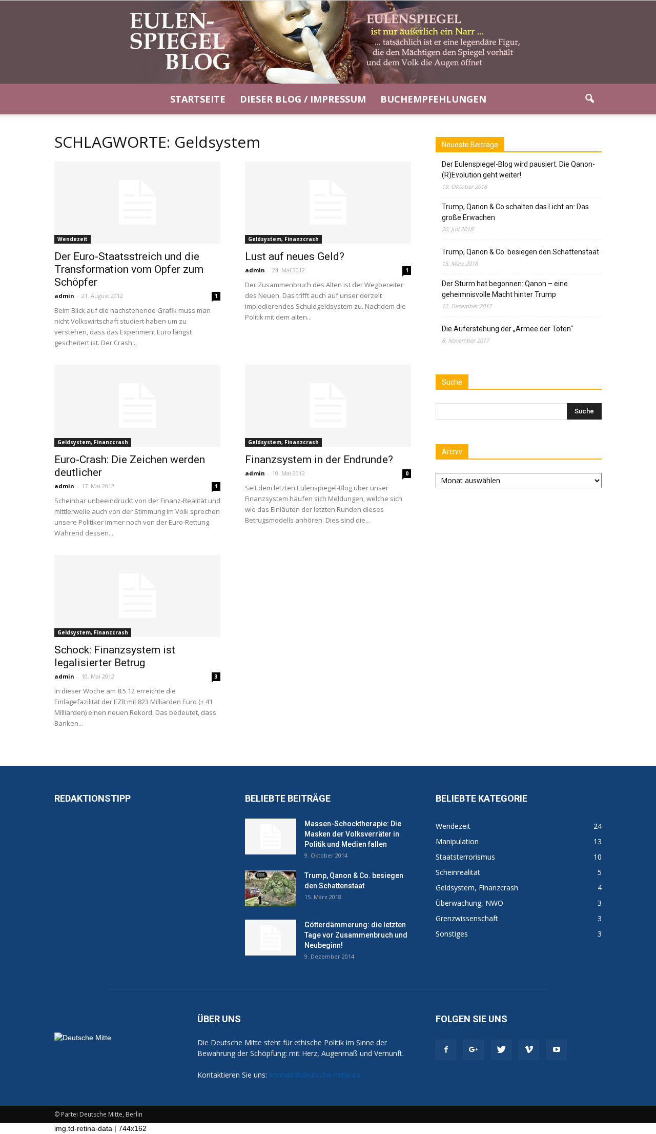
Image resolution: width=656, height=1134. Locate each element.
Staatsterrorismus (465, 857)
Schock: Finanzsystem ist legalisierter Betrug (114, 656)
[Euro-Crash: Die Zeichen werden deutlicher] (137, 406)
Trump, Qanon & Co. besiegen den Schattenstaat (520, 252)
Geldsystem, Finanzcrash (283, 239)
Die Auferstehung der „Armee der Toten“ (507, 329)
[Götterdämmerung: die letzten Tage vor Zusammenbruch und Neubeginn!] (270, 938)
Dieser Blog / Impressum (303, 99)
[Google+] (473, 1050)
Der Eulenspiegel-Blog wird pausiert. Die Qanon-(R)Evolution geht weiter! (518, 169)
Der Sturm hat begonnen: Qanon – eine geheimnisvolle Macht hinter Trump (505, 289)
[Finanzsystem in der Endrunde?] (328, 406)
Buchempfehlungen (433, 99)
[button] (589, 99)
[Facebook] (446, 1050)
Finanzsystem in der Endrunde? (319, 459)
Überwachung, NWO (469, 903)
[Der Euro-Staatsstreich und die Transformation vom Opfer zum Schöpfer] (137, 203)
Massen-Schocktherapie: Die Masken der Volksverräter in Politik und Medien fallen (352, 834)
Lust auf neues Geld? (294, 256)
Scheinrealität (458, 872)
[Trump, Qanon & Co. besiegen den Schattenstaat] (270, 888)
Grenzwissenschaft (467, 918)
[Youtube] (556, 1050)
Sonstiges (452, 934)
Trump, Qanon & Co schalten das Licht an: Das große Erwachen (515, 212)
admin (64, 296)
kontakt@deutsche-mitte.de (315, 1075)
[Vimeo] (529, 1050)
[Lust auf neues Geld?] (328, 203)
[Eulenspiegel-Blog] (328, 42)
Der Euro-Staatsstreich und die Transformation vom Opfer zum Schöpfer (128, 269)
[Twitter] (501, 1050)
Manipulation (457, 841)
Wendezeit (72, 239)
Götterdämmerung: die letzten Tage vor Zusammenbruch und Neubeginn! (355, 935)
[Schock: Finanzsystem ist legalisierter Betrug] (137, 596)
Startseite (197, 99)
